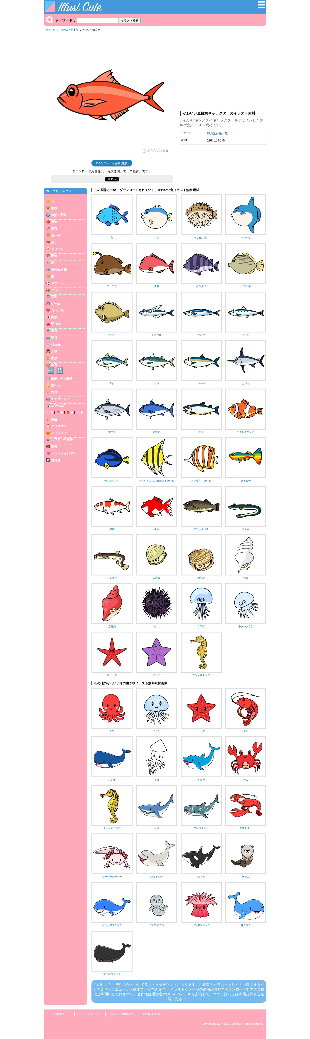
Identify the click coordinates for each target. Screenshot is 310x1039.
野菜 (54, 228)
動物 (54, 256)
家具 (54, 337)
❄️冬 (79, 412)
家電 (54, 330)
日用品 (56, 344)
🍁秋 (69, 412)
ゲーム (56, 303)
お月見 (56, 460)
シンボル (57, 310)
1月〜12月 (58, 405)
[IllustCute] (74, 10)
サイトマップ (90, 1014)
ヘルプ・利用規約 (121, 1014)
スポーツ (57, 283)
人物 (54, 351)
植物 (54, 208)
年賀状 (68, 439)
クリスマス (59, 426)
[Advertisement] (223, 72)
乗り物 (56, 324)
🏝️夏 (59, 412)
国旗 (54, 317)
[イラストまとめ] (261, 7)
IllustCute (50, 29)
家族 (54, 358)
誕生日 (56, 419)
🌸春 (49, 412)
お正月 (56, 439)
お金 (54, 392)
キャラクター (60, 399)
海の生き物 (67, 29)
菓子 (54, 242)
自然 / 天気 (58, 215)
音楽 (54, 296)
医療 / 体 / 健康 (61, 378)
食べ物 (56, 235)
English (59, 1014)
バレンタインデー (63, 453)
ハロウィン (59, 433)
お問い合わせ (152, 1014)
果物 (54, 221)
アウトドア (59, 290)
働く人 (56, 385)
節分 (54, 446)
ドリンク (57, 249)
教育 (54, 365)
